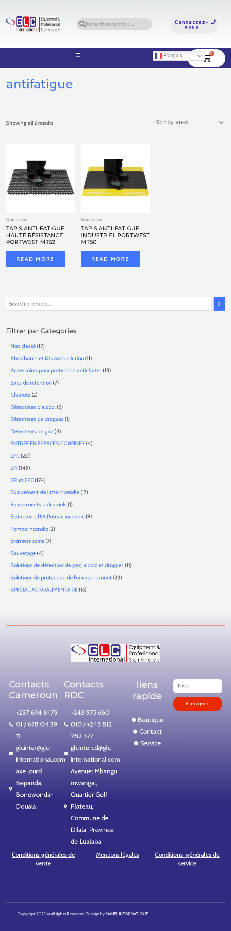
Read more (35, 259)
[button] (78, 55)
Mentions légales (117, 854)
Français (172, 55)
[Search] (219, 304)
